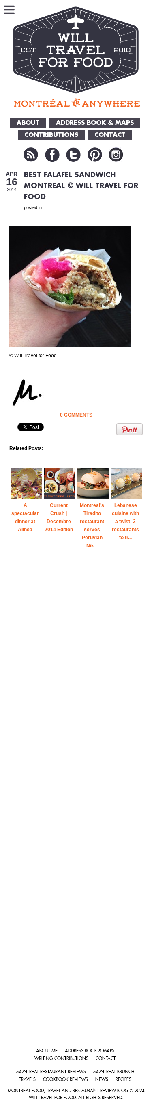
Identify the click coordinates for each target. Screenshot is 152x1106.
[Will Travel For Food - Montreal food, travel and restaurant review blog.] (76, 56)
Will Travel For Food (52, 1098)
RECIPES (123, 1079)
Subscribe (31, 154)
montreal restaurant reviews (51, 1072)
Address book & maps (89, 1051)
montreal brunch (113, 1072)
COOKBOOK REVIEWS (65, 1079)
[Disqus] (76, 701)
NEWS (101, 1079)
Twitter (73, 154)
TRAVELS (27, 1079)
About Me (47, 1051)
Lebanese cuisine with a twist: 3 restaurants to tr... (125, 521)
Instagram (116, 154)
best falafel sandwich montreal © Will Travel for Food (81, 186)
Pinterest (95, 154)
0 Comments (76, 415)
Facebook (52, 154)
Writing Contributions (61, 1058)
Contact (106, 1058)
